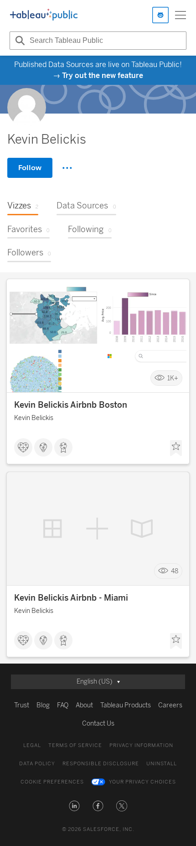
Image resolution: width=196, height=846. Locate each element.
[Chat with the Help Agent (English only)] (160, 15)
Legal (32, 745)
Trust (21, 705)
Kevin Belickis (33, 418)
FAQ (62, 705)
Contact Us (98, 723)
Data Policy (37, 764)
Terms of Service (75, 745)
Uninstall (161, 764)
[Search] (19, 41)
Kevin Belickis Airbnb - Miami (71, 598)
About (84, 705)
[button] (74, 806)
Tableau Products (125, 705)
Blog (43, 705)
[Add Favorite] (176, 448)
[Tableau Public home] (43, 15)
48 (174, 571)
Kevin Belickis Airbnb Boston (70, 405)
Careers (170, 705)
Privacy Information (141, 745)
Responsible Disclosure (100, 764)
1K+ (172, 378)
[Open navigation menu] (180, 15)
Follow (29, 167)
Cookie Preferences (52, 782)
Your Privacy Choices (142, 782)
